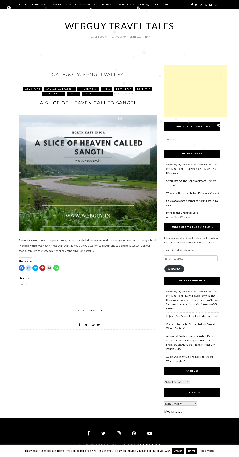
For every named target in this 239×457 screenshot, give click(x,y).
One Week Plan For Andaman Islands (197, 316)
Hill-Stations (88, 89)
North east (123, 89)
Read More (207, 450)
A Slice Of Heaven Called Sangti (88, 103)
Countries (37, 4)
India (106, 89)
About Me (162, 4)
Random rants (85, 4)
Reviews (105, 4)
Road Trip (143, 89)
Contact (144, 4)
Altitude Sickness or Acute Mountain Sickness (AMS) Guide (192, 304)
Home (22, 4)
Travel (73, 93)
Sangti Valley (54, 93)
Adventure (60, 4)
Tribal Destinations (97, 93)
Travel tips (123, 4)
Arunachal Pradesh (59, 89)
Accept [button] (178, 450)
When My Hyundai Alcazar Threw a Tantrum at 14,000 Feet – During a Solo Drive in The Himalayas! (191, 169)
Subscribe (174, 268)
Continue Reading (87, 310)
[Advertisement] (195, 91)
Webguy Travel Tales (119, 26)
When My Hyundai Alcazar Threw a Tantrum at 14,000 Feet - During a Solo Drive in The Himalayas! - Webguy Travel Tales (191, 296)
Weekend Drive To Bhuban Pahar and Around (192, 192)
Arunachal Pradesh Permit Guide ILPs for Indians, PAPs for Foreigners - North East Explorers (190, 340)
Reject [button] (191, 450)
